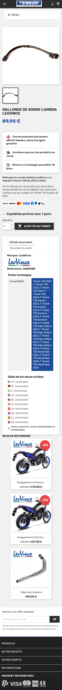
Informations (11, 668)
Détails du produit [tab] (21, 242)
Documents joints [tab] (21, 248)
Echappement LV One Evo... (31, 482)
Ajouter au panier (34, 226)
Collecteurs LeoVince (31, 592)
